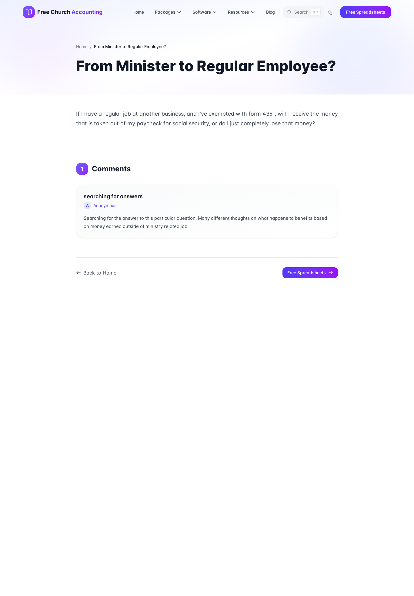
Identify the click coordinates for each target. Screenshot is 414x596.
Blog (270, 12)
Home (138, 12)
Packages (165, 12)
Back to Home (99, 273)
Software (201, 12)
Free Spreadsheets (365, 12)
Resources (238, 12)
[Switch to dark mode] (331, 12)
